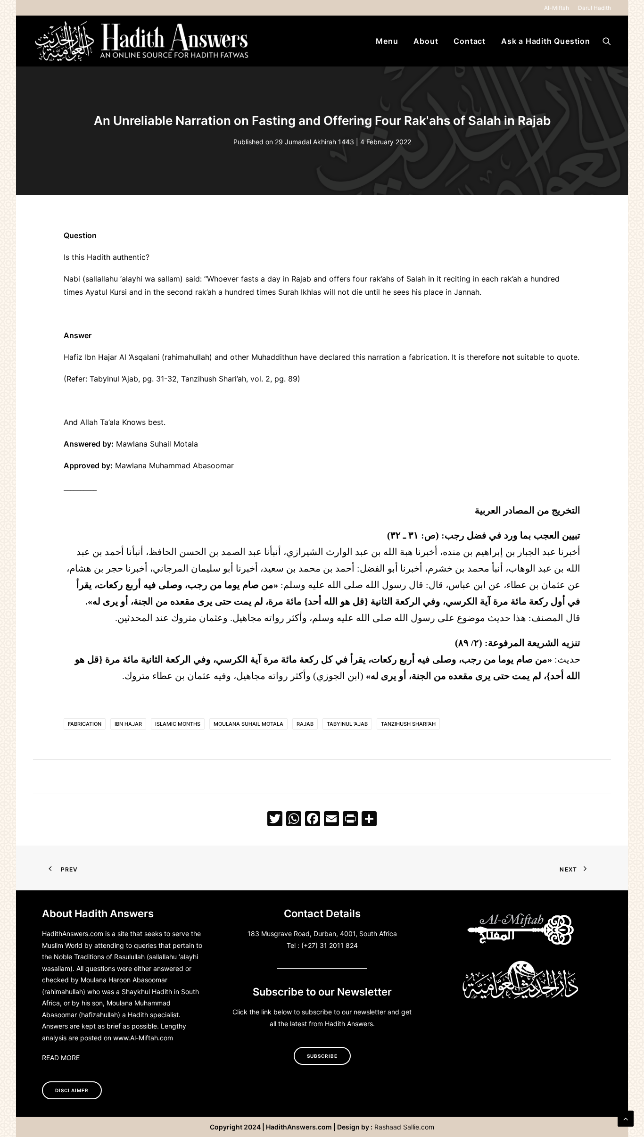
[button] (607, 41)
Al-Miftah (556, 7)
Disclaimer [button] (72, 1090)
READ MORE (61, 1058)
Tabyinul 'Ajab (347, 724)
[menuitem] (558, 8)
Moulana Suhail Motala (248, 724)
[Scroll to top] (626, 1117)
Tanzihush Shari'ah (408, 724)
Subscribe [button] (322, 1056)
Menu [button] (387, 41)
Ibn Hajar (128, 724)
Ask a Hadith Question (545, 41)
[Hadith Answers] (143, 41)
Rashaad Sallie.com (404, 1127)
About (425, 41)
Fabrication (84, 724)
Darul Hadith (594, 7)
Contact (470, 41)
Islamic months (177, 724)
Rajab (305, 724)
